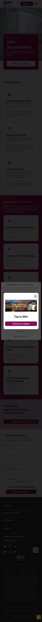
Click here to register (21, 324)
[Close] (35, 296)
